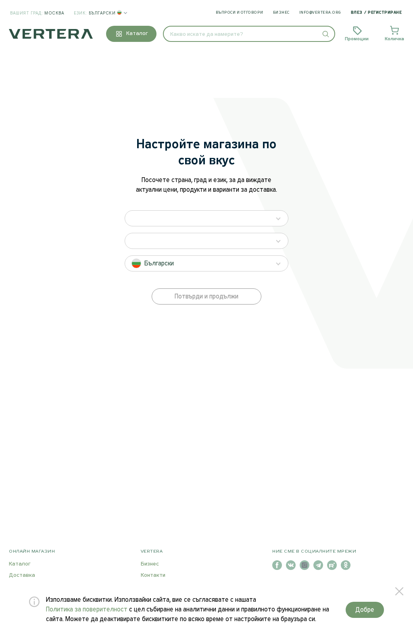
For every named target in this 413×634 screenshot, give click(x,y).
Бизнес (281, 13)
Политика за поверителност (86, 610)
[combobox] (249, 34)
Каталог (20, 564)
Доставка (22, 575)
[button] (325, 34)
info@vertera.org (320, 13)
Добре (364, 610)
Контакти (153, 575)
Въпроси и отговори (239, 13)
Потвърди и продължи (206, 297)
